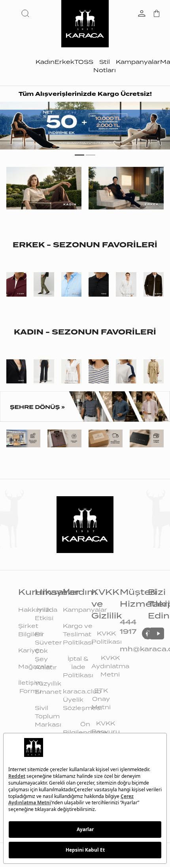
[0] (156, 14)
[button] (27, 13)
